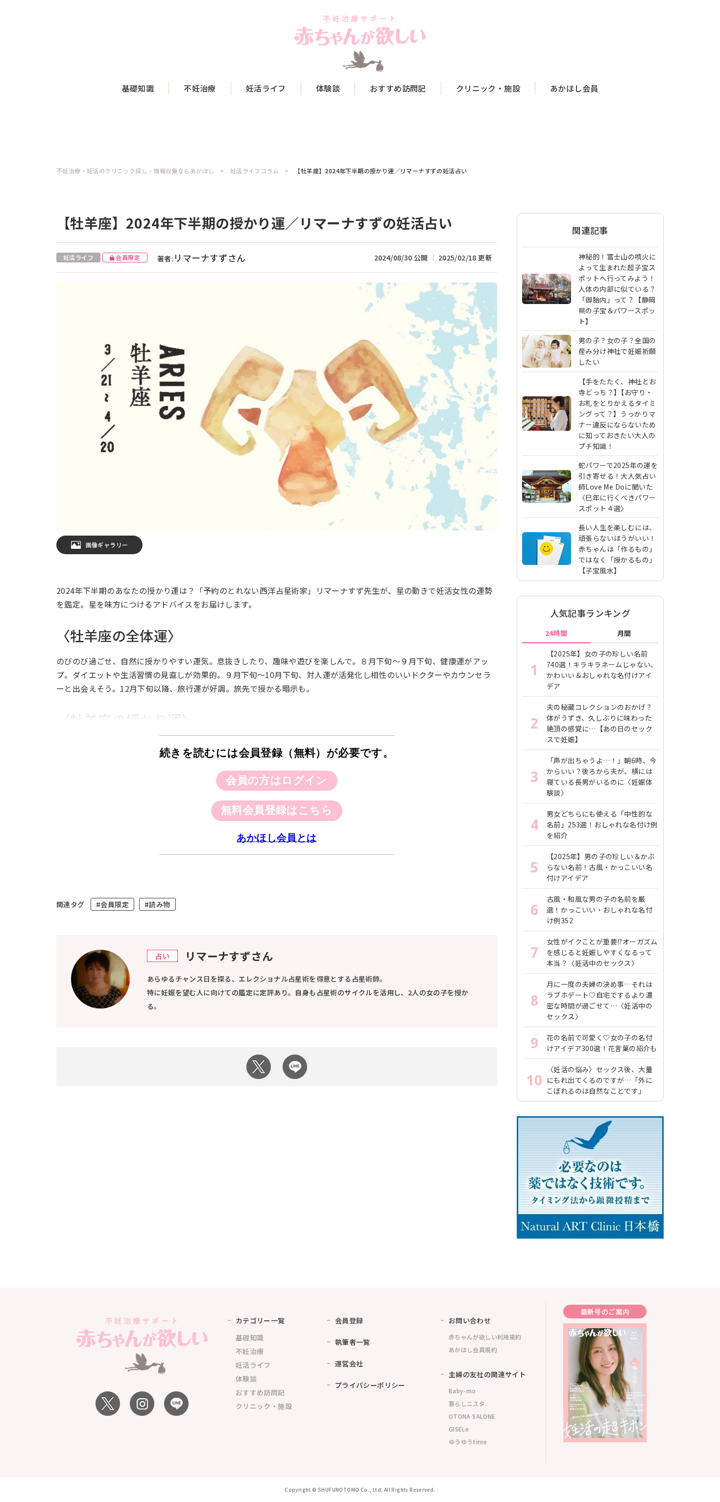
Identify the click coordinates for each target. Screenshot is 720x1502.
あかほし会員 (574, 88)
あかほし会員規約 (473, 1349)
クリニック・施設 (488, 88)
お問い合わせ (470, 1320)
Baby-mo (462, 1390)
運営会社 (349, 1363)
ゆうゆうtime (468, 1441)
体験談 (328, 88)
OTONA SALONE (472, 1416)
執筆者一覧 (352, 1341)
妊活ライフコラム (254, 171)
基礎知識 (138, 88)
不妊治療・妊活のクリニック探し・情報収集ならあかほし (135, 171)
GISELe (459, 1429)
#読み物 (157, 904)
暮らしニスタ (467, 1403)
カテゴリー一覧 (260, 1320)
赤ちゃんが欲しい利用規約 (485, 1337)
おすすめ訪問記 (398, 88)
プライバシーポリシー (370, 1385)
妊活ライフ (266, 88)
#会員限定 (112, 904)
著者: (201, 258)
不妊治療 (200, 88)
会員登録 (349, 1320)
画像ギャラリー (107, 544)
